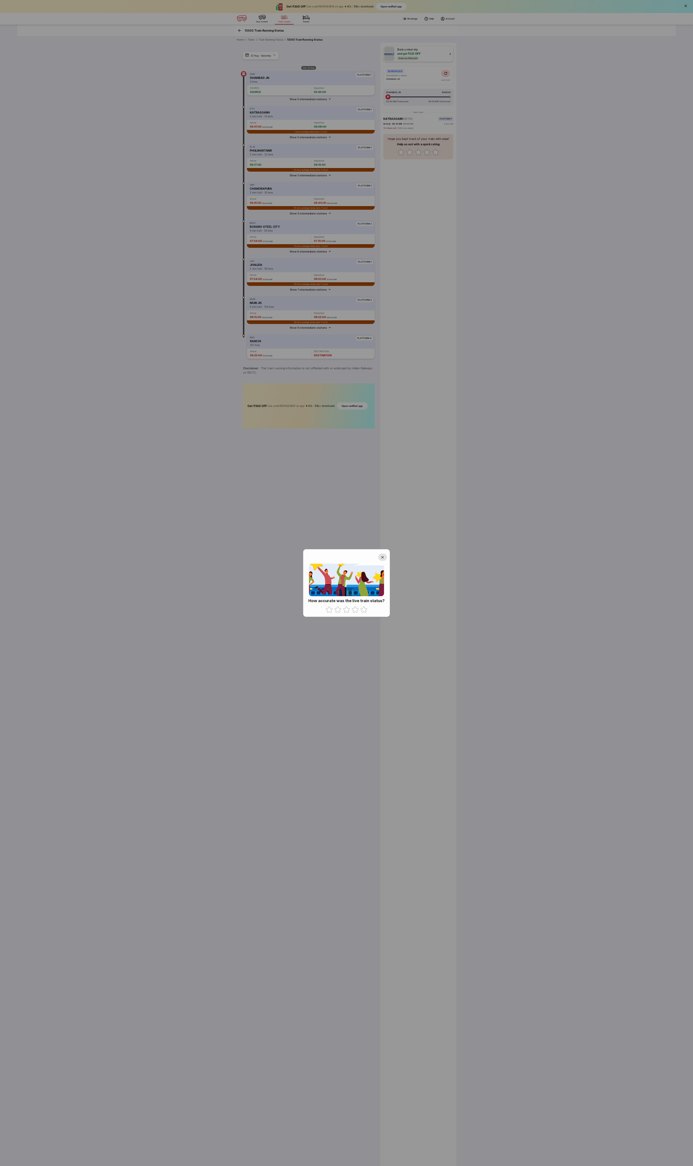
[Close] (382, 557)
